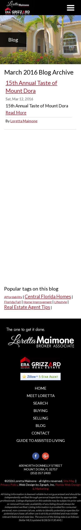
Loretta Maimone (23, 121)
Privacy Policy (9, 484)
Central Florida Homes (48, 296)
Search (40, 403)
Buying (40, 410)
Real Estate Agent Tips (27, 307)
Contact (41, 433)
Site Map (69, 481)
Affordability (13, 297)
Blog (40, 425)
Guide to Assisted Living (40, 440)
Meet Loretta (41, 395)
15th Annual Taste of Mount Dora (31, 86)
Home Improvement (37, 302)
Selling (40, 418)
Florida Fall (12, 302)
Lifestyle (60, 302)
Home (40, 388)
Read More (16, 112)
